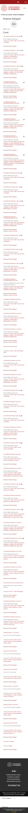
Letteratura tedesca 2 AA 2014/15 (10, 704)
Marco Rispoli (11, 596)
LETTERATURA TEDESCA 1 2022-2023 (12, 313)
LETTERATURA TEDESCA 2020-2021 (12, 390)
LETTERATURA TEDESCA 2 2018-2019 (12, 522)
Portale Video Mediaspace (13, 779)
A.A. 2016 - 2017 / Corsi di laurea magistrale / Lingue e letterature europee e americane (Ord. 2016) (13, 623)
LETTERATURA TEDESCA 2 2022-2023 (12, 329)
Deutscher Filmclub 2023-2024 (10, 346)
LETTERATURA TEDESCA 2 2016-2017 (12, 601)
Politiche (4, 801)
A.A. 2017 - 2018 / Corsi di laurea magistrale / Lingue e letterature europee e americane (13, 573)
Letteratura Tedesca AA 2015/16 (10, 669)
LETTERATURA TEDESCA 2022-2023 (12, 299)
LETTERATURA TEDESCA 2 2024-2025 (12, 201)
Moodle (22, 794)
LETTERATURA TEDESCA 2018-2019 (12, 484)
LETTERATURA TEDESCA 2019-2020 (12, 442)
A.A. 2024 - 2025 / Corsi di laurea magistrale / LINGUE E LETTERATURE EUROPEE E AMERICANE (13, 224)
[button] (19, 2)
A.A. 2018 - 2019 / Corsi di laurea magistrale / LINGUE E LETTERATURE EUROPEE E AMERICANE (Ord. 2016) (13, 528)
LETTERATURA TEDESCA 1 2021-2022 (12, 374)
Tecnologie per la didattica (13, 776)
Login (25, 2)
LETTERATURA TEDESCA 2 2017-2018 (12, 551)
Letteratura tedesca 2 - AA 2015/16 (11, 632)
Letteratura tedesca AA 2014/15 (10, 723)
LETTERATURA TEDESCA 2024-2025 (12, 173)
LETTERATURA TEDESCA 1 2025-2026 (12, 50)
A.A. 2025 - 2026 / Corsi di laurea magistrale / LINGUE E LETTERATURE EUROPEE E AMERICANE (13, 72)
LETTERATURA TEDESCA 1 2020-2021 (12, 427)
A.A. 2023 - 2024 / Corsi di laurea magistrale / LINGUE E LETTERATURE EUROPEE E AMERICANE (13, 288)
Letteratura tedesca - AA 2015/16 (10, 686)
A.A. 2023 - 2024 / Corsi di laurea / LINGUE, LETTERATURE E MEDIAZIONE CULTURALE (13, 269)
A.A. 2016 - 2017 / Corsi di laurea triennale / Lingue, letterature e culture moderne (13, 607)
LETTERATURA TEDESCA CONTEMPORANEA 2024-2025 (10, 217)
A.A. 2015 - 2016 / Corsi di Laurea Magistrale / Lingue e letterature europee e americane (12, 695)
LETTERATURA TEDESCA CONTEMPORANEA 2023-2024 (10, 280)
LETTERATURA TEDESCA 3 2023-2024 (12, 263)
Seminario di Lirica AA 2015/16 (10, 651)
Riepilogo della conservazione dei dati (11, 799)
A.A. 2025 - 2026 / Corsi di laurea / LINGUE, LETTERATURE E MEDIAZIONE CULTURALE (13, 56)
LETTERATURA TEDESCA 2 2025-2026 (12, 66)
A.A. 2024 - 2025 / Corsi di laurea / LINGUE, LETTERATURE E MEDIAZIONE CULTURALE (13, 207)
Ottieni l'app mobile (6, 803)
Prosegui (14, 811)
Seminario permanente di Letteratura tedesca (13, 582)
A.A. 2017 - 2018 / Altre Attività (15, 591)
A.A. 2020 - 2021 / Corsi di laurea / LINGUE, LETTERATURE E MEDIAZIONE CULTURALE (13, 433)
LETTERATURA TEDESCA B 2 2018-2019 (12, 538)
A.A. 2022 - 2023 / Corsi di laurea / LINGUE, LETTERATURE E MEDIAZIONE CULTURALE (13, 319)
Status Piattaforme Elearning (13, 781)
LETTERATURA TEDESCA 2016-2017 (12, 616)
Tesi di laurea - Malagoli (8, 741)
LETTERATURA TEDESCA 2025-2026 (12, 36)
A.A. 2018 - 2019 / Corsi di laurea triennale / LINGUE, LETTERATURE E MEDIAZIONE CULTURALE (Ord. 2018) (13, 515)
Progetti (10, 745)
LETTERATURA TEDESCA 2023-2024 (12, 235)
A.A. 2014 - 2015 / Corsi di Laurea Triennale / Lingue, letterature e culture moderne (12, 713)
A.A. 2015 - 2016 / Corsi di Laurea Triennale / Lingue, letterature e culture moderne (12, 641)
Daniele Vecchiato (12, 97)
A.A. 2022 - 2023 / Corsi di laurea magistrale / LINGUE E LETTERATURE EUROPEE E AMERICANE (13, 335)
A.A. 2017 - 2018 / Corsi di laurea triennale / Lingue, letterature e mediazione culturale (13, 557)
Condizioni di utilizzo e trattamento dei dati (14, 810)
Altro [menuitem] (24, 8)
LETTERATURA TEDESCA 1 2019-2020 (12, 468)
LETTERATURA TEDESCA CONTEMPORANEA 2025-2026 (10, 82)
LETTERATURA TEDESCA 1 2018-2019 (12, 509)
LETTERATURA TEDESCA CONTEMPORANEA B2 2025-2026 (11, 102)
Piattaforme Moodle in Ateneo (13, 774)
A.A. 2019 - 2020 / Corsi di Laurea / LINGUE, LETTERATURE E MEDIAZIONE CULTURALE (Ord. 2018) (13, 474)
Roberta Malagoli (12, 46)
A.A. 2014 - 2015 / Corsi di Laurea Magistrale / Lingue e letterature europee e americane (12, 732)
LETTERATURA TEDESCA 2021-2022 (12, 360)
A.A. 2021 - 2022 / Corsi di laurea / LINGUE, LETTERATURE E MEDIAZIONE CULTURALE (13, 380)
